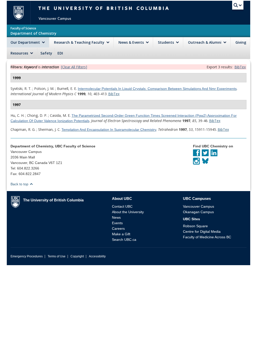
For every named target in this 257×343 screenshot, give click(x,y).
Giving (240, 42)
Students (166, 42)
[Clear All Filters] (74, 67)
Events (117, 223)
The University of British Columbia (21, 13)
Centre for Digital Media (202, 232)
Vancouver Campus (198, 206)
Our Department (26, 42)
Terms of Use (57, 256)
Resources (20, 53)
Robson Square (195, 226)
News (116, 217)
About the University (128, 212)
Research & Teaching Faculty (79, 42)
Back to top (20, 184)
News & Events (131, 42)
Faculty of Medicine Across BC (207, 237)
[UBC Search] (237, 6)
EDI (60, 53)
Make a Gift (121, 234)
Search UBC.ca (124, 240)
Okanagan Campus (198, 212)
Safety (46, 53)
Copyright (77, 256)
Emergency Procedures (27, 256)
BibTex (240, 67)
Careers (118, 228)
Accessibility (97, 256)
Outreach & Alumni (205, 42)
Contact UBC (122, 206)
